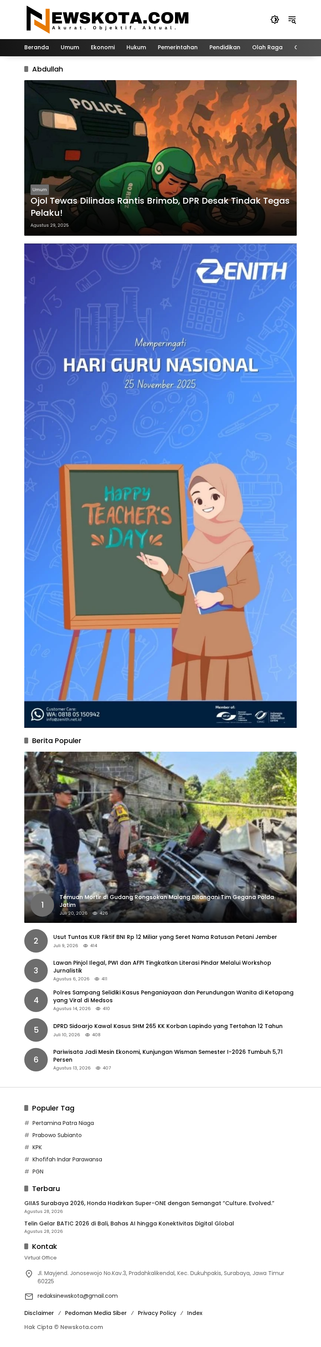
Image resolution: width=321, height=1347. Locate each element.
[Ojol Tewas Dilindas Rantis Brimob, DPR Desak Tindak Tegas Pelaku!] (160, 158)
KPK (37, 1147)
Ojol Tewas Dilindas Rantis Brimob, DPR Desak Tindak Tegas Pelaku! (160, 207)
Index (194, 1313)
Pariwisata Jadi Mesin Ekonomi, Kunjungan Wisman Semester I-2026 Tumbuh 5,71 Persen (168, 1056)
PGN (37, 1171)
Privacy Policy (157, 1313)
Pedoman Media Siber (96, 1313)
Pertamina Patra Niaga (63, 1123)
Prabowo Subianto (57, 1135)
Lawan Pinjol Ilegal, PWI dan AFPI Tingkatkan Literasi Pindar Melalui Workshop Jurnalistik (162, 966)
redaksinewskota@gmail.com (78, 1296)
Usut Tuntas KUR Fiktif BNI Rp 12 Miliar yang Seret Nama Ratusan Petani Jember (165, 937)
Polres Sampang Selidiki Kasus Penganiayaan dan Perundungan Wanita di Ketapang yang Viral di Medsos (173, 996)
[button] (275, 19)
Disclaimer (39, 1313)
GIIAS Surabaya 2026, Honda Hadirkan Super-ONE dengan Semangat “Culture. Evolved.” (149, 1203)
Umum (39, 189)
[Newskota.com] (108, 19)
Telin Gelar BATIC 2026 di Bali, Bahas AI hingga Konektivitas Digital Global (129, 1223)
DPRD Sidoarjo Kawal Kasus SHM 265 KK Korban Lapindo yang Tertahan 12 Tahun (168, 1026)
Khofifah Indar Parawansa (67, 1159)
